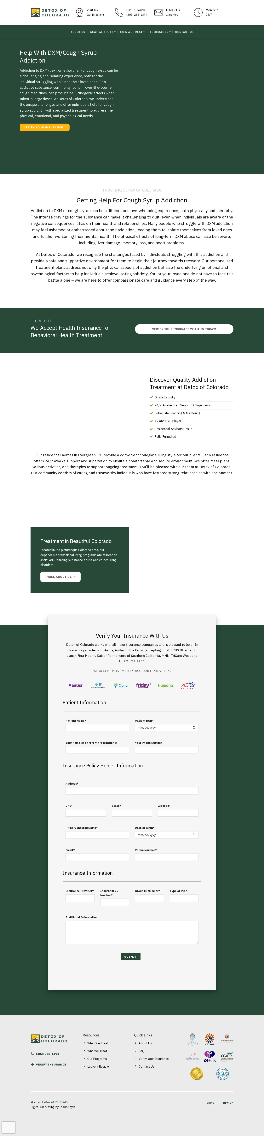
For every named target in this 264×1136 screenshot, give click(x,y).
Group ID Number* (147, 891)
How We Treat (131, 32)
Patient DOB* (144, 720)
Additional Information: (82, 917)
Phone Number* (146, 850)
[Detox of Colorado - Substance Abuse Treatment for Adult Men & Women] (50, 12)
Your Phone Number (148, 743)
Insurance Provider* (80, 891)
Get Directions (96, 14)
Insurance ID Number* (109, 893)
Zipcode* (164, 805)
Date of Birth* (145, 828)
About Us (78, 32)
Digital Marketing (43, 1107)
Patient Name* (76, 720)
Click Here (172, 14)
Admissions (159, 32)
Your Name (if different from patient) (91, 743)
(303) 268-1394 (136, 14)
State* (116, 805)
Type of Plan (178, 891)
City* (69, 805)
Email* (70, 850)
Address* (72, 783)
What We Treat (101, 32)
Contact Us (184, 32)
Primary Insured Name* (82, 828)
